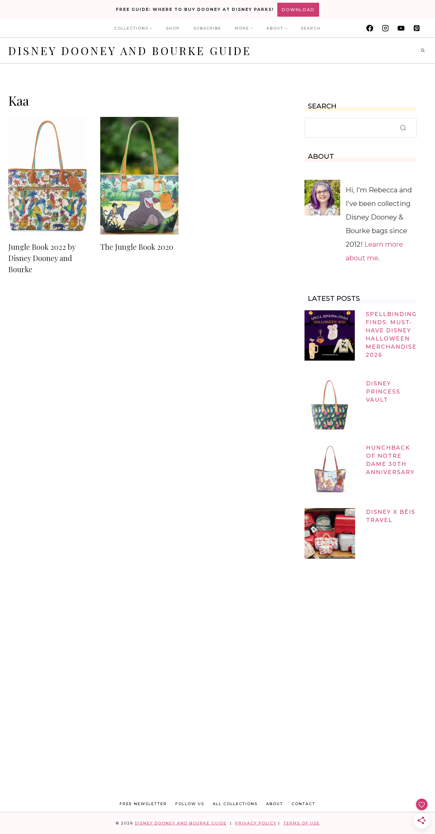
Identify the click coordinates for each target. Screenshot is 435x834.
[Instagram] (385, 28)
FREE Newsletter (143, 803)
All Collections (235, 803)
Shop (173, 28)
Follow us (189, 803)
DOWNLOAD (298, 9)
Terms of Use (301, 823)
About (274, 803)
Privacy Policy (256, 823)
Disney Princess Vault (383, 391)
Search (311, 28)
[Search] (403, 127)
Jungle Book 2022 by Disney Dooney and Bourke (41, 258)
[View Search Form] (423, 51)
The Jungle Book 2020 (136, 247)
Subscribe (207, 28)
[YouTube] (401, 28)
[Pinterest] (416, 28)
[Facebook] (370, 28)
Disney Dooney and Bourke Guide (181, 823)
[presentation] (47, 175)
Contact (303, 803)
